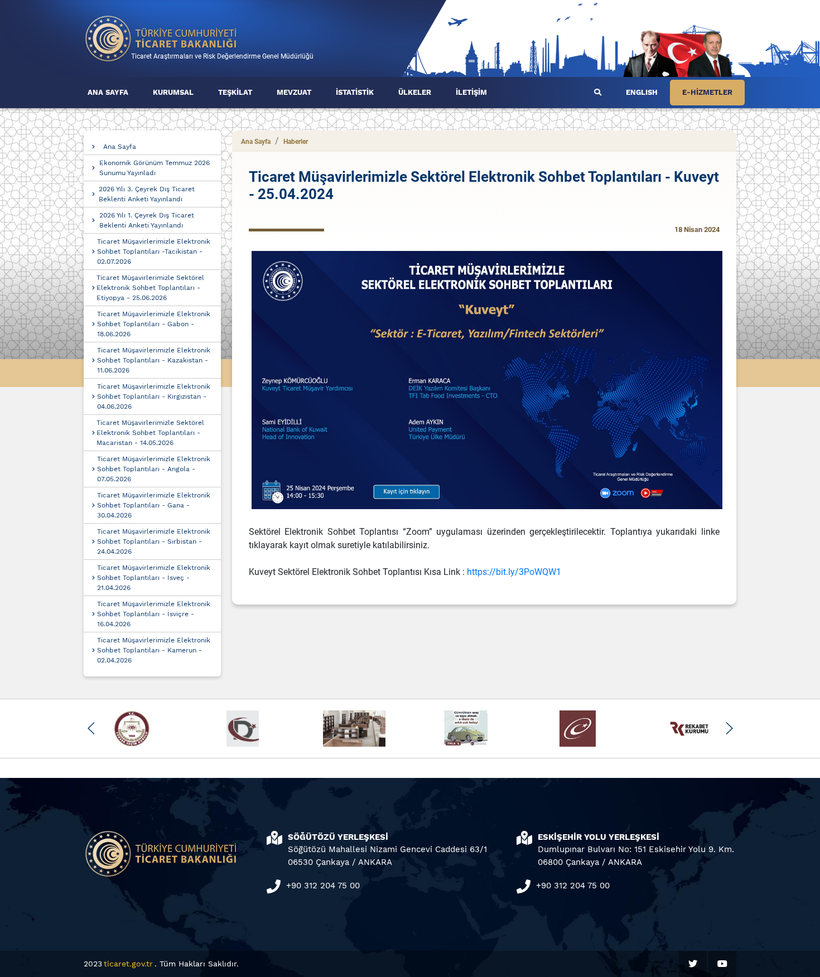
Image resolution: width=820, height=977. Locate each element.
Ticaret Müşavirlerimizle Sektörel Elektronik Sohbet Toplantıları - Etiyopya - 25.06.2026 (150, 288)
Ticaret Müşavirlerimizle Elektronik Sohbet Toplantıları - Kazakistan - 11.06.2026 (153, 360)
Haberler (295, 142)
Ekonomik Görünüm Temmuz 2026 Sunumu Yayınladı (154, 168)
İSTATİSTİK (355, 92)
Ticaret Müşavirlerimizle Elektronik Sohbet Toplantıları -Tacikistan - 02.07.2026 (153, 251)
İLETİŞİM (471, 92)
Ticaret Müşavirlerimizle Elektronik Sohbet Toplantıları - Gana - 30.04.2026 (153, 505)
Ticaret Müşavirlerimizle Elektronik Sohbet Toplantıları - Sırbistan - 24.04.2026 (153, 541)
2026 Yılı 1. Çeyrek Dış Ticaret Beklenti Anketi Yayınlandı (146, 220)
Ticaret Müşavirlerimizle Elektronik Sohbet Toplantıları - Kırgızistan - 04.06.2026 (153, 396)
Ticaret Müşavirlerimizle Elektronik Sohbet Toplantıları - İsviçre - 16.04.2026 (153, 614)
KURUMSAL (173, 92)
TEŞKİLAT (235, 92)
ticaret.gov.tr (128, 963)
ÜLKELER (414, 92)
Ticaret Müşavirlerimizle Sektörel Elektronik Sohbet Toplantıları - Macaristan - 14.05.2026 (150, 433)
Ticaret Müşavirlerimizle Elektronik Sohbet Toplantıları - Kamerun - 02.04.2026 (153, 650)
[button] (91, 728)
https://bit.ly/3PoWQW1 (514, 572)
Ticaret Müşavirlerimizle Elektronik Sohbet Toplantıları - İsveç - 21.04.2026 (153, 578)
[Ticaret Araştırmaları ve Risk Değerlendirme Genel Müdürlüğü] (161, 37)
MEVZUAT (294, 92)
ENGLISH (642, 92)
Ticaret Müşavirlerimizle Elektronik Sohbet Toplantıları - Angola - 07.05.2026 (153, 469)
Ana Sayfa (119, 147)
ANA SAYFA (108, 92)
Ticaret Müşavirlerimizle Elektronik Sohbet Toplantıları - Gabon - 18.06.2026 (153, 324)
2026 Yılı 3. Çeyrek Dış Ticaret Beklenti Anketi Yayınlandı (147, 194)
